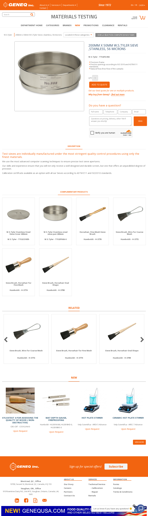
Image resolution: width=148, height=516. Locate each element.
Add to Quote (99, 84)
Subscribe (116, 466)
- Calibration (97, 488)
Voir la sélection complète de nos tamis (116, 35)
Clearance (108, 25)
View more (139, 442)
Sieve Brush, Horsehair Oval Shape (55, 284)
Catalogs (117, 488)
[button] (140, 508)
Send (140, 121)
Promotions (91, 25)
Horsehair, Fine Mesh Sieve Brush (93, 233)
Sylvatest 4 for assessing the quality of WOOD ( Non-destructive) (20, 420)
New (77, 25)
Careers (67, 488)
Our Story (68, 484)
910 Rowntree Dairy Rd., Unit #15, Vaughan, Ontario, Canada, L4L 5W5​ (31, 491)
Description (74, 146)
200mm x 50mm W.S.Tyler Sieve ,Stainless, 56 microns (38, 34)
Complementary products (74, 192)
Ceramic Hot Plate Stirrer (128, 417)
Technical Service (96, 484)
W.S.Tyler (8, 34)
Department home (31, 25)
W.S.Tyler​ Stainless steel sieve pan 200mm (55, 233)
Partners (68, 491)
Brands (67, 25)
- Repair (94, 491)
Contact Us (69, 495)
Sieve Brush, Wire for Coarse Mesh (129, 233)
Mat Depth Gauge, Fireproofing (56, 419)
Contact (43, 8)
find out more (117, 94)
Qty (90, 78)
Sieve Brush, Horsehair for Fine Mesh (18, 284)
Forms (116, 484)
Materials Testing (74, 16)
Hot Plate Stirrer (92, 417)
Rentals (122, 25)
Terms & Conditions (122, 491)
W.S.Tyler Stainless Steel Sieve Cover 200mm (18, 233)
